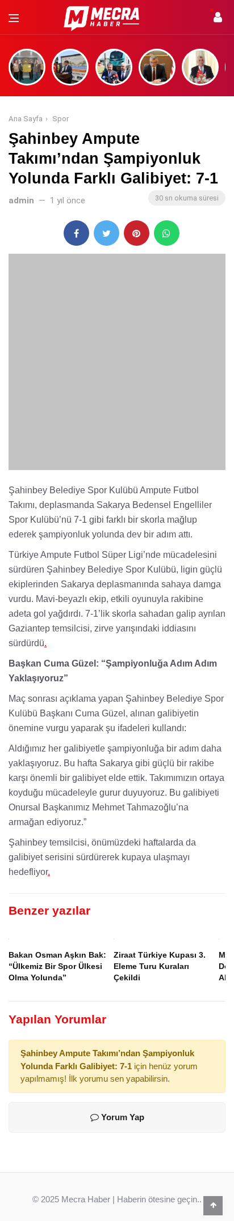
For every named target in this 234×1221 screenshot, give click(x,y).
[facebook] (76, 233)
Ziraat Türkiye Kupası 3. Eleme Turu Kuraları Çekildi (160, 966)
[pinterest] (136, 233)
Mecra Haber (85, 1199)
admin (21, 200)
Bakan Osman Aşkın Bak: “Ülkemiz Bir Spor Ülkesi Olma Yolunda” (57, 966)
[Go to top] (213, 1205)
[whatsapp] (166, 233)
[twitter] (106, 233)
